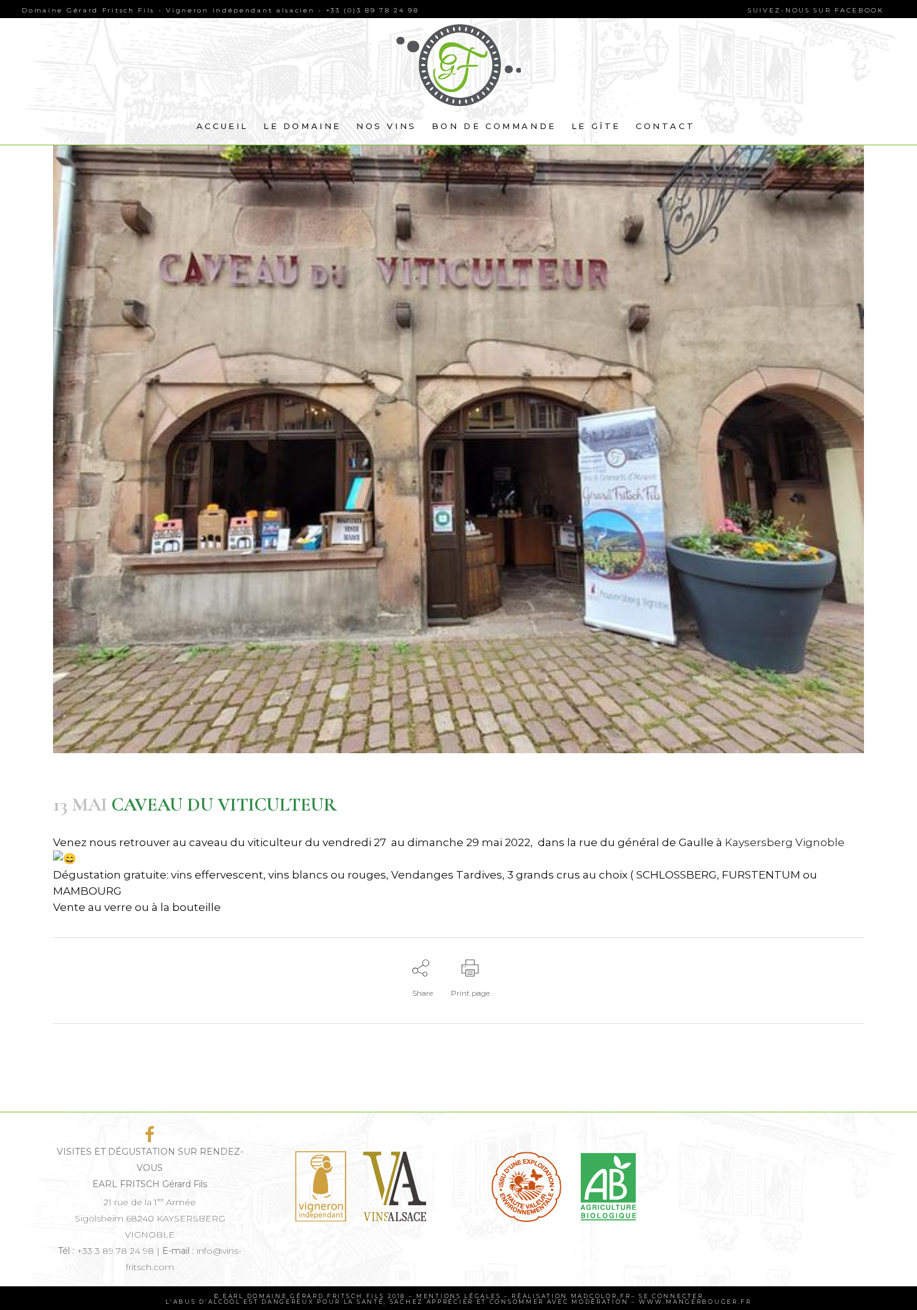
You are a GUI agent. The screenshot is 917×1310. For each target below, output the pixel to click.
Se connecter (671, 1296)
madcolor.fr (601, 1296)
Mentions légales (458, 1296)
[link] (785, 842)
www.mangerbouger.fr (694, 1301)
